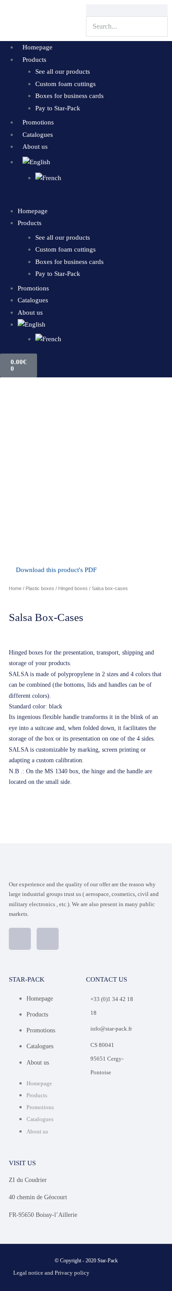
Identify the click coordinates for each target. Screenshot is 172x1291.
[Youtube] (48, 939)
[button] (86, 199)
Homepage (37, 47)
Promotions (38, 122)
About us (35, 146)
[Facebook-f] (20, 939)
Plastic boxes (40, 588)
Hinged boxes (73, 588)
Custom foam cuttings (65, 83)
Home (15, 588)
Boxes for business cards (69, 95)
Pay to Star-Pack (57, 108)
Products (34, 59)
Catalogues (37, 134)
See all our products (62, 71)
